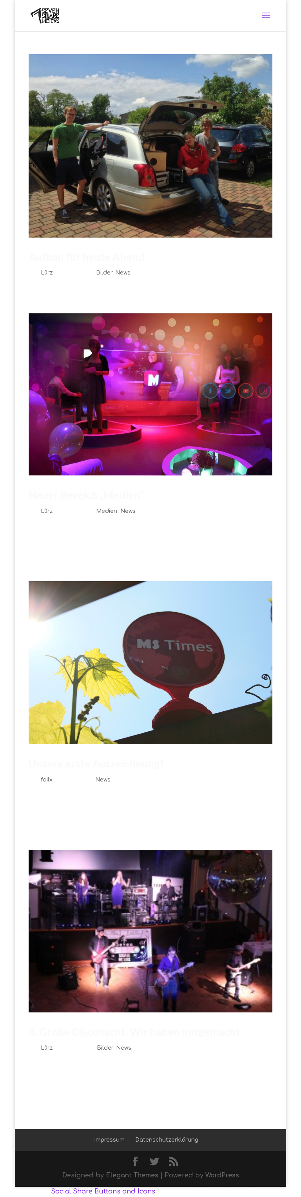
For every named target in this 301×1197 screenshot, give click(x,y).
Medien (106, 511)
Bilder (104, 273)
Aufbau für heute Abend (87, 256)
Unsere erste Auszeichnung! (96, 763)
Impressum (109, 1140)
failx (47, 780)
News (123, 273)
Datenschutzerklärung (166, 1140)
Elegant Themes (132, 1175)
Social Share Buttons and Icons (103, 1191)
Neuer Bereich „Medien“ (86, 494)
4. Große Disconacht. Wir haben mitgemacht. (135, 1031)
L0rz (47, 273)
